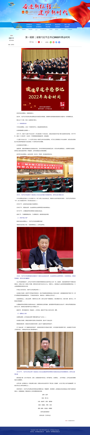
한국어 (56, 29)
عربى (36, 29)
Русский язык (43, 29)
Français (30, 29)
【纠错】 (66, 420)
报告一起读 (67, 24)
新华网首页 (29, 24)
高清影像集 (29, 26)
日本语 (50, 29)
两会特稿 (47, 26)
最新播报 (66, 26)
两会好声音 (57, 24)
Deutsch (63, 29)
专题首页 (38, 24)
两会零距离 (48, 24)
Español (24, 29)
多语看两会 (39, 26)
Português (70, 29)
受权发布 (57, 26)
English (17, 29)
